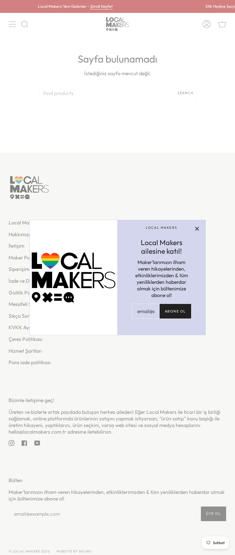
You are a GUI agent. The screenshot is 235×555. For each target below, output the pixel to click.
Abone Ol (175, 311)
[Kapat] (197, 228)
